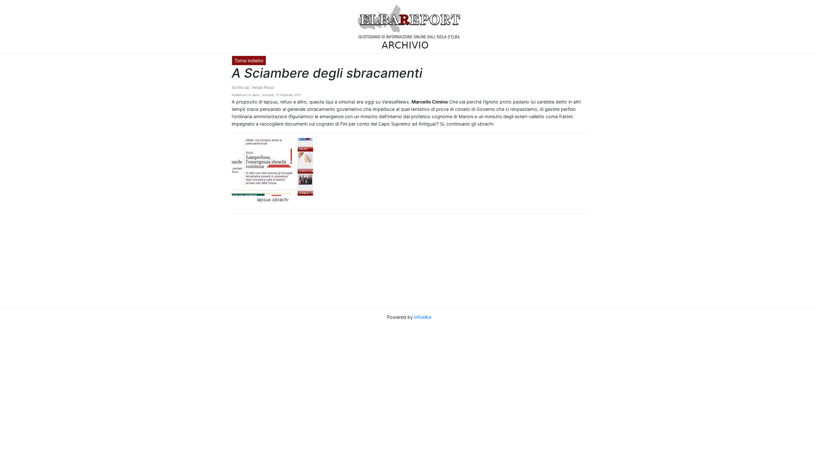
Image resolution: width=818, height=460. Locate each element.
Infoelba (422, 317)
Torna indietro (249, 60)
